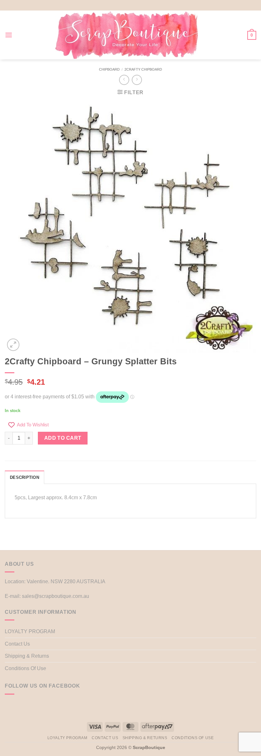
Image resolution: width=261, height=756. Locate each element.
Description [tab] (24, 477)
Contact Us (17, 644)
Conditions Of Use (25, 668)
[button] (8, 35)
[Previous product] (137, 80)
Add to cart (62, 438)
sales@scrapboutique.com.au (55, 596)
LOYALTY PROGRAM (30, 631)
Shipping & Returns (27, 656)
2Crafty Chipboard (143, 69)
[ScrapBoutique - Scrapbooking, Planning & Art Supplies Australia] (126, 35)
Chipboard (109, 69)
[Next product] (124, 80)
